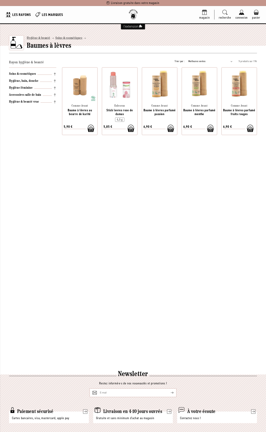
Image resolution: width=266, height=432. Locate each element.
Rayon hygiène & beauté (26, 62)
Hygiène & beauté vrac (24, 102)
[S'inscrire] (169, 392)
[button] (225, 15)
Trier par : (180, 61)
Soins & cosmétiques (68, 38)
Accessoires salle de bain (25, 95)
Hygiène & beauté (38, 38)
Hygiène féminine (21, 88)
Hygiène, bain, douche (24, 81)
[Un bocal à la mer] (133, 14)
